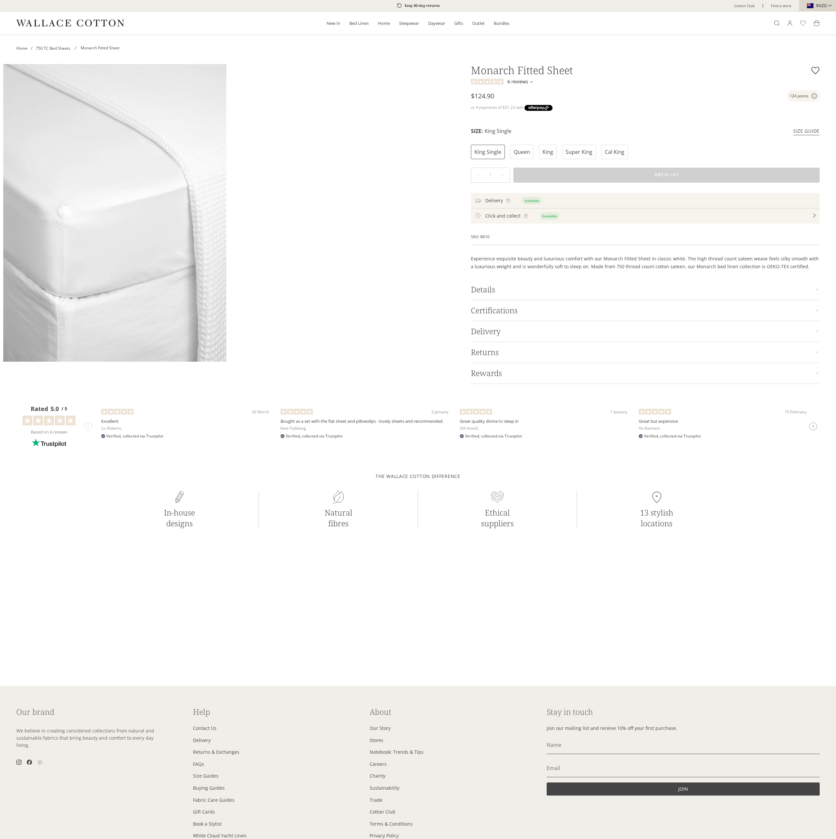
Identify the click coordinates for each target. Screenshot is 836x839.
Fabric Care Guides (213, 800)
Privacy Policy (384, 835)
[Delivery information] (508, 200)
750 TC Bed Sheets (56, 48)
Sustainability (384, 788)
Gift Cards (204, 812)
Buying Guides (209, 788)
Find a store (781, 6)
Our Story (380, 728)
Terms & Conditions (391, 824)
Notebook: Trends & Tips (397, 752)
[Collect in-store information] (525, 216)
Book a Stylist (207, 824)
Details (483, 289)
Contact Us (205, 728)
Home (21, 48)
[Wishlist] (803, 23)
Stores (376, 740)
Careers (378, 764)
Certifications (494, 310)
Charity (377, 776)
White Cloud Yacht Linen (220, 835)
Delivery (486, 331)
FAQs (198, 764)
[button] (333, 23)
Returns (485, 352)
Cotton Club (744, 6)
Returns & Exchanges (216, 752)
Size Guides (205, 776)
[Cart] (816, 23)
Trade (376, 800)
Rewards (486, 373)
